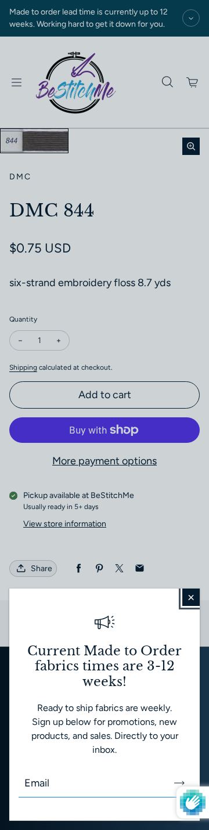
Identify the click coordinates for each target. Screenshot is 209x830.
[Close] (191, 597)
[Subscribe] (179, 782)
